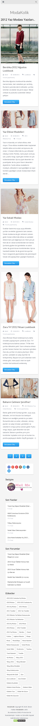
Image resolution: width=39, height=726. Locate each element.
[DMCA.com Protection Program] (19, 721)
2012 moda (22, 623)
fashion (9, 636)
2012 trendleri (21, 628)
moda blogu (16, 640)
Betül (6, 75)
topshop (29, 649)
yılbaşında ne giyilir (12, 674)
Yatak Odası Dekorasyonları (17, 530)
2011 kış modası (11, 606)
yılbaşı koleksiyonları (13, 670)
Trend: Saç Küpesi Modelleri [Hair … (19, 506)
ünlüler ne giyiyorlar (13, 696)
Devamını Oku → (11, 102)
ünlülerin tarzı (11, 691)
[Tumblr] (28, 467)
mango (28, 636)
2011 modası (23, 606)
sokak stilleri (10, 649)
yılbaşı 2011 (19, 657)
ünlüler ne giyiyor (22, 691)
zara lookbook (11, 679)
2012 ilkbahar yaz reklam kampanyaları (18, 615)
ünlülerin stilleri (27, 687)
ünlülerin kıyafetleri (12, 683)
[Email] (9, 470)
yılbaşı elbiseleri (21, 662)
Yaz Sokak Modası (12, 217)
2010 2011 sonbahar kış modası (16, 598)
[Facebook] (9, 467)
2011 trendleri (11, 611)
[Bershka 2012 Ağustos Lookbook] (19, 43)
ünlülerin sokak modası (13, 687)
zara (22, 674)
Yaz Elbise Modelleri (13, 131)
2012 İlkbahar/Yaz (30, 406)
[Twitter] (24, 467)
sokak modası (26, 645)
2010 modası (10, 602)
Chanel (29, 632)
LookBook (27, 75)
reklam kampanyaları (13, 645)
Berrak (12, 572)
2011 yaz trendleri (23, 611)
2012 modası (10, 628)
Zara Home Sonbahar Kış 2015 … (18, 537)
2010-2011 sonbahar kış (24, 602)
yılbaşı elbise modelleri (13, 666)
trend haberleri (11, 653)
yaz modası (10, 657)
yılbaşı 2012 (10, 662)
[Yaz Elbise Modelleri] (19, 119)
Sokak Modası (28, 222)
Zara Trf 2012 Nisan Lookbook (19, 327)
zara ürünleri (22, 679)
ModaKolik (19, 12)
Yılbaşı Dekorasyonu (14, 523)
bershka (21, 632)
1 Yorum (18, 139)
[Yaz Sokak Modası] (19, 201)
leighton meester (19, 636)
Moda (8, 640)
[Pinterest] (16, 467)
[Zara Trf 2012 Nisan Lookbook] (19, 297)
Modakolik (19, 710)
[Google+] (12, 467)
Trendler (20, 653)
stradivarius (20, 649)
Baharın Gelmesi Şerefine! (16, 401)
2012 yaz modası (12, 632)
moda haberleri (27, 640)
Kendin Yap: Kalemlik (14, 577)
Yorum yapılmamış (9, 77)
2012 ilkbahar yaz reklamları (15, 619)
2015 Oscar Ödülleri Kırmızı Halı (18, 562)
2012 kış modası (11, 623)
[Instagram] (20, 467)
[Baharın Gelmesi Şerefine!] (19, 388)
